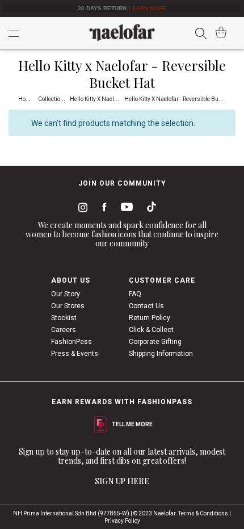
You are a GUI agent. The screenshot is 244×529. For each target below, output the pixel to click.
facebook (102, 209)
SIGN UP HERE (122, 481)
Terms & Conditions (203, 513)
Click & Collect (151, 330)
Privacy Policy (122, 521)
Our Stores (68, 306)
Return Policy (149, 318)
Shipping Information (161, 354)
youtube (124, 209)
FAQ (135, 294)
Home (26, 99)
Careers (63, 330)
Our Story (65, 294)
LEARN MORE (148, 8)
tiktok (149, 208)
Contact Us (146, 306)
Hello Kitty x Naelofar (97, 99)
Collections (53, 99)
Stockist (64, 318)
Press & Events (74, 354)
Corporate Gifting (155, 342)
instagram (80, 209)
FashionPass (71, 342)
